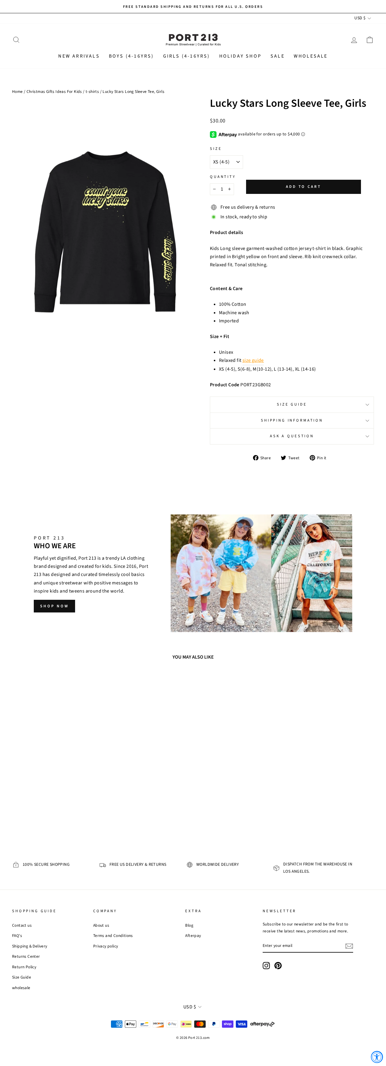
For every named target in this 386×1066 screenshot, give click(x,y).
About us (101, 925)
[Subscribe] (349, 946)
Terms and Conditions (113, 935)
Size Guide (292, 404)
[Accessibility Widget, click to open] (377, 1057)
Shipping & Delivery (29, 946)
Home (17, 91)
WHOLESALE (311, 56)
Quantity (223, 176)
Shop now (54, 606)
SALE (278, 56)
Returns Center (26, 956)
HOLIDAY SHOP (240, 56)
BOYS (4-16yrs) (131, 56)
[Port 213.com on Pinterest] (278, 965)
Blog (189, 925)
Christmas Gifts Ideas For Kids (54, 91)
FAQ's (17, 935)
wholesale (21, 988)
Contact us (22, 925)
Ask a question (292, 436)
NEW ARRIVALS (79, 56)
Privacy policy (105, 946)
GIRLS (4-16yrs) (186, 56)
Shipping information (292, 420)
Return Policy (24, 967)
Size (216, 148)
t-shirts (92, 91)
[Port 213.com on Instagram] (266, 965)
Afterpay (193, 935)
